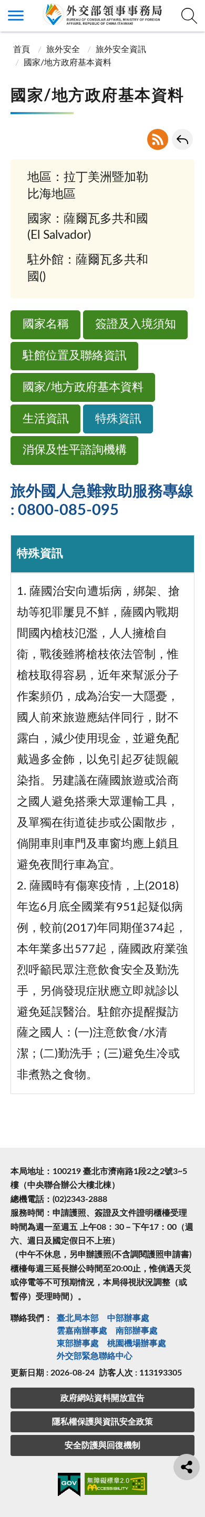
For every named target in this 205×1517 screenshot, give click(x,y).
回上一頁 (182, 139)
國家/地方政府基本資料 (83, 387)
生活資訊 (46, 418)
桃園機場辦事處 (136, 1343)
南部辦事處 (137, 1331)
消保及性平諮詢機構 (75, 450)
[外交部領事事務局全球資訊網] (102, 14)
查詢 (189, 16)
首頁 (21, 49)
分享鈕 (186, 1467)
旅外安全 (63, 49)
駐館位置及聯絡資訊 (75, 355)
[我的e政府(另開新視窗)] (69, 1486)
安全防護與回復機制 (102, 1445)
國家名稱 (46, 324)
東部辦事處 (78, 1343)
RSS (157, 139)
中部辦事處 (128, 1318)
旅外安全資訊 (121, 49)
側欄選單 (16, 16)
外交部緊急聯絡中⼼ (94, 1356)
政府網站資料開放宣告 (102, 1398)
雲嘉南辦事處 (82, 1331)
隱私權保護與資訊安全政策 (102, 1422)
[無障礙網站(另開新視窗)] (116, 1486)
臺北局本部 (78, 1318)
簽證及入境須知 (135, 324)
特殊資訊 (118, 418)
